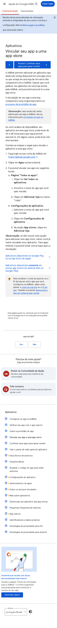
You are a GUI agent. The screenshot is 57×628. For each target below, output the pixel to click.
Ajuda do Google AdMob (22, 4)
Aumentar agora (12, 595)
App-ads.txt (15, 514)
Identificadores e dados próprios (25, 520)
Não (34, 344)
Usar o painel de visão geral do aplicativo (28, 449)
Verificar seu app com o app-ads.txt (26, 425)
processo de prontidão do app (21, 104)
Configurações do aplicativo (23, 477)
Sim (21, 344)
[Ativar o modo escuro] (30, 611)
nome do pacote (29, 287)
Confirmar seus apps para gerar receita (27, 443)
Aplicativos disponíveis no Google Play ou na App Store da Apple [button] (24, 257)
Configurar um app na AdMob (23, 419)
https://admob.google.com (21, 157)
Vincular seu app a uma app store (26, 437)
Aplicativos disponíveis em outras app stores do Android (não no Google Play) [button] (24, 268)
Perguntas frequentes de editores (25, 508)
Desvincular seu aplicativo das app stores (29, 501)
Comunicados (27, 11)
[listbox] (16, 612)
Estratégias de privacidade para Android (28, 532)
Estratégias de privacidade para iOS (26, 526)
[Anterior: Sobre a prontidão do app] (9, 64)
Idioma (10, 608)
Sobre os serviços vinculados (23, 489)
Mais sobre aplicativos (20, 495)
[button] (4, 4)
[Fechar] (54, 18)
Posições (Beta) (17, 461)
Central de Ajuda (10, 11)
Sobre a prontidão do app (22, 431)
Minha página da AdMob (34, 25)
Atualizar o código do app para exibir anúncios (27, 469)
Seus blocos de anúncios (21, 455)
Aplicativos (11, 412)
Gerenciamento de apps (21, 483)
